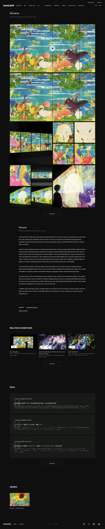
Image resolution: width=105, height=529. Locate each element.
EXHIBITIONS (48, 5)
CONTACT (99, 2)
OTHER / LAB (32, 5)
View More (52, 213)
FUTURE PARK (71, 5)
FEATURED (18, 5)
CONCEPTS (57, 5)
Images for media (23, 310)
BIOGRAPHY (91, 2)
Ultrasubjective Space (31, 307)
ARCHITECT (81, 5)
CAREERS (21, 524)
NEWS (14, 524)
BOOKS (64, 5)
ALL (39, 5)
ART (25, 5)
